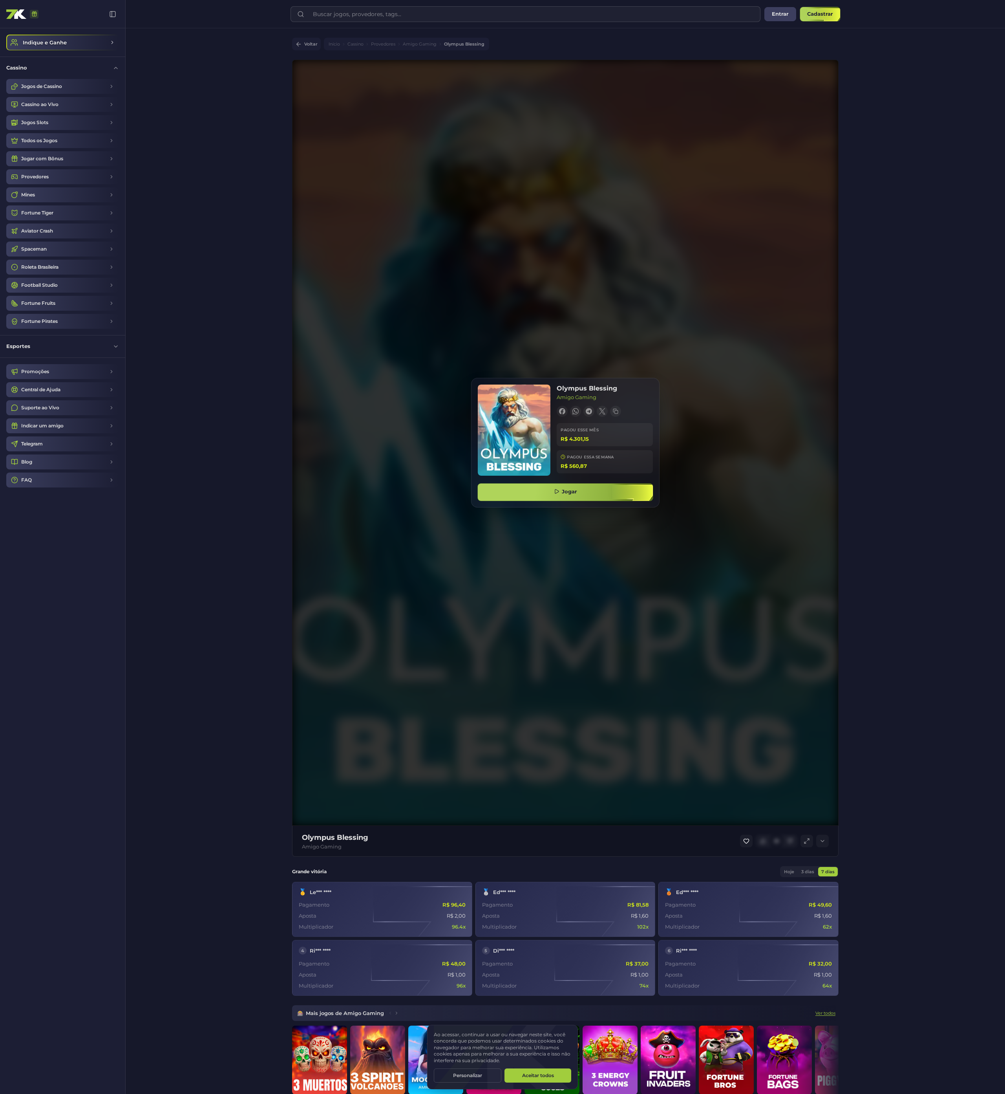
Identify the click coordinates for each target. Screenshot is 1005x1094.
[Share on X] (602, 411)
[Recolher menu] (112, 14)
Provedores (383, 44)
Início (334, 44)
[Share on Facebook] (562, 411)
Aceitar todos (538, 1075)
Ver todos (825, 1013)
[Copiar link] (615, 411)
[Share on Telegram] (588, 411)
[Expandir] (822, 841)
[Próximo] (396, 1013)
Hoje (789, 871)
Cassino (355, 44)
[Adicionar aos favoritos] (746, 841)
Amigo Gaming (420, 44)
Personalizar (467, 1075)
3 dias (807, 871)
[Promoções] (34, 14)
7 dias (828, 871)
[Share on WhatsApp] (575, 411)
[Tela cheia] (806, 841)
